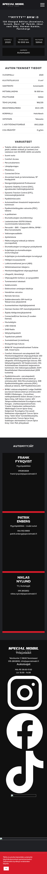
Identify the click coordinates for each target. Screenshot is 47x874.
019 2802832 (23, 591)
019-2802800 (14, 661)
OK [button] (6, 868)
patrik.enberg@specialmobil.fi (23, 534)
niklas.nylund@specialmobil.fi (23, 594)
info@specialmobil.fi (30, 661)
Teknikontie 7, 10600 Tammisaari (23, 658)
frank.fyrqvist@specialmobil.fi (23, 474)
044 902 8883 (23, 531)
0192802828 (23, 471)
